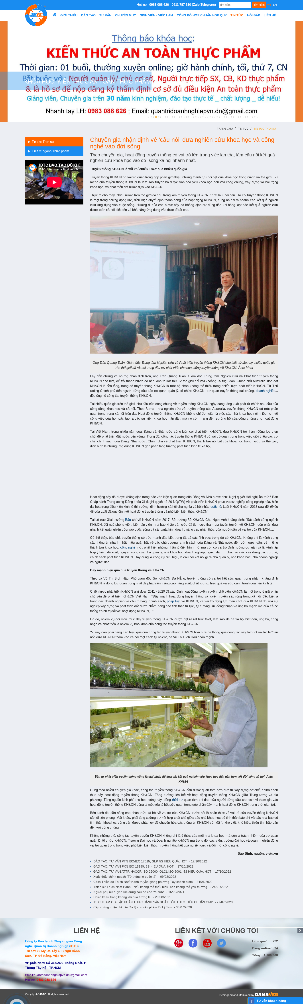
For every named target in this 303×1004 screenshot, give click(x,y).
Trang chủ (225, 128)
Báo (128, 519)
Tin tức (243, 128)
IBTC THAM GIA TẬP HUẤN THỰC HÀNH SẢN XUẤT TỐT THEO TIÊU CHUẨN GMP (163, 902)
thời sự (177, 800)
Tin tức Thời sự (265, 128)
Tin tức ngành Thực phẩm (50, 151)
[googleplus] (178, 943)
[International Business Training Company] (36, 15)
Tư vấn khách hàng (271, 1000)
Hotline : (176, 4)
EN (275, 4)
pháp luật (173, 601)
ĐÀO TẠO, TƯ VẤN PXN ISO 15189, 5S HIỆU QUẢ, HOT (143, 866)
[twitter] (221, 943)
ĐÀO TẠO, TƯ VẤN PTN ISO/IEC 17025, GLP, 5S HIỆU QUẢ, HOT (150, 861)
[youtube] (207, 943)
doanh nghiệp (265, 391)
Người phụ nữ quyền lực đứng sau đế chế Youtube (138, 892)
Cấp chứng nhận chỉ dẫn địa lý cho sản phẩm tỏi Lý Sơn (142, 907)
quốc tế (216, 506)
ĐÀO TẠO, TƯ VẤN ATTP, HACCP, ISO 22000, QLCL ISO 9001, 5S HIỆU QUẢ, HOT (162, 871)
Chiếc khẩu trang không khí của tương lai (132, 897)
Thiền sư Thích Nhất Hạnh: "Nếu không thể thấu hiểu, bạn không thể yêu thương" (160, 887)
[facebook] (193, 943)
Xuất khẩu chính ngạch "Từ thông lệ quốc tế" (134, 876)
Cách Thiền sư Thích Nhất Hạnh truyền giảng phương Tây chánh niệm (152, 881)
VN (269, 4)
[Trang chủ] (54, 15)
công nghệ (128, 547)
